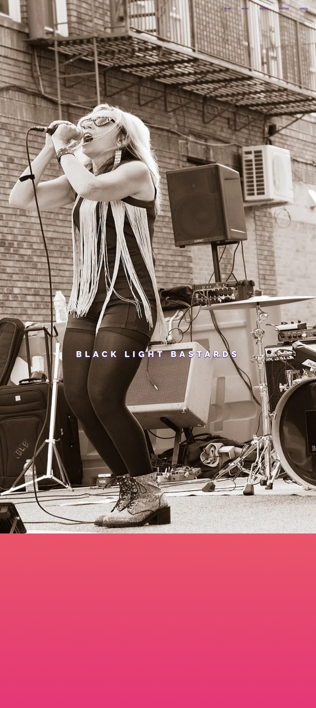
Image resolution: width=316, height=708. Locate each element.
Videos (303, 8)
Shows (264, 8)
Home (227, 8)
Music (245, 8)
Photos (284, 8)
